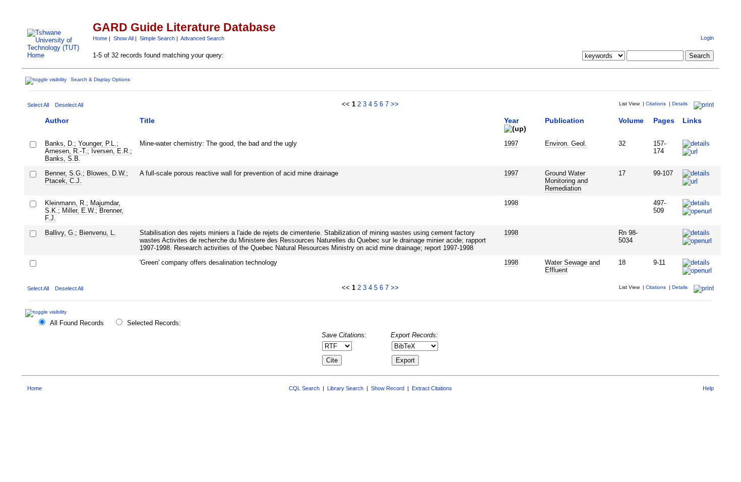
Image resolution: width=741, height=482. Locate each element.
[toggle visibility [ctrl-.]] (47, 312)
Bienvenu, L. (97, 232)
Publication (564, 120)
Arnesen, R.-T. (66, 151)
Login (707, 38)
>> (395, 104)
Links (692, 120)
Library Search (345, 388)
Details (680, 103)
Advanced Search (202, 38)
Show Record (387, 388)
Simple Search (157, 38)
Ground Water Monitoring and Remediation (566, 180)
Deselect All (69, 105)
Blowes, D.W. (106, 173)
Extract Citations (432, 388)
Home (100, 38)
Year (511, 120)
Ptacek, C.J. (63, 181)
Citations (656, 103)
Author (57, 120)
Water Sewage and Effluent (572, 266)
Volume (631, 120)
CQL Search (304, 388)
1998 (511, 203)
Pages (663, 120)
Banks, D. (59, 143)
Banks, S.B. (63, 158)
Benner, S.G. (64, 173)
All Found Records (77, 323)
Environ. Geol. (566, 143)
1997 (511, 143)
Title (147, 120)
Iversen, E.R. (110, 151)
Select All (38, 105)
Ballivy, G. (60, 232)
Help (708, 388)
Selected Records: (154, 323)
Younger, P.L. (97, 143)
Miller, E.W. (78, 210)
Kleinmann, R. (65, 203)
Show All (123, 38)
